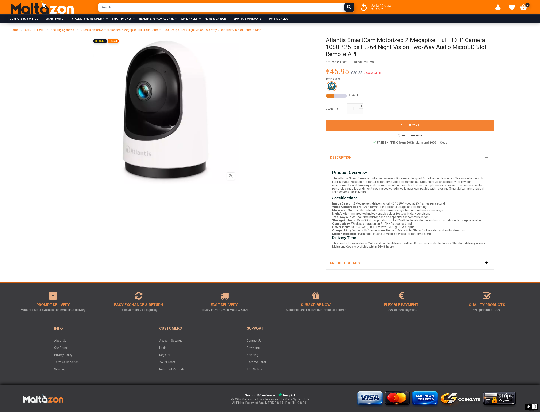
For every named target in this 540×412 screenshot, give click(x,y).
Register (164, 355)
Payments (254, 347)
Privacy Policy (63, 355)
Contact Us (254, 340)
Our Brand (61, 347)
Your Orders (167, 362)
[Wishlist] (512, 7)
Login (162, 347)
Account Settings (170, 340)
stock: (358, 62)
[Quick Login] (499, 7)
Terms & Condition (66, 362)
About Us (60, 340)
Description (340, 157)
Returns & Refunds (171, 369)
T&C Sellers (254, 369)
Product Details (345, 263)
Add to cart (410, 125)
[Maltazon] (42, 7)
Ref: (328, 62)
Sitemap (60, 369)
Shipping (252, 355)
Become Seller (256, 362)
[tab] (410, 157)
